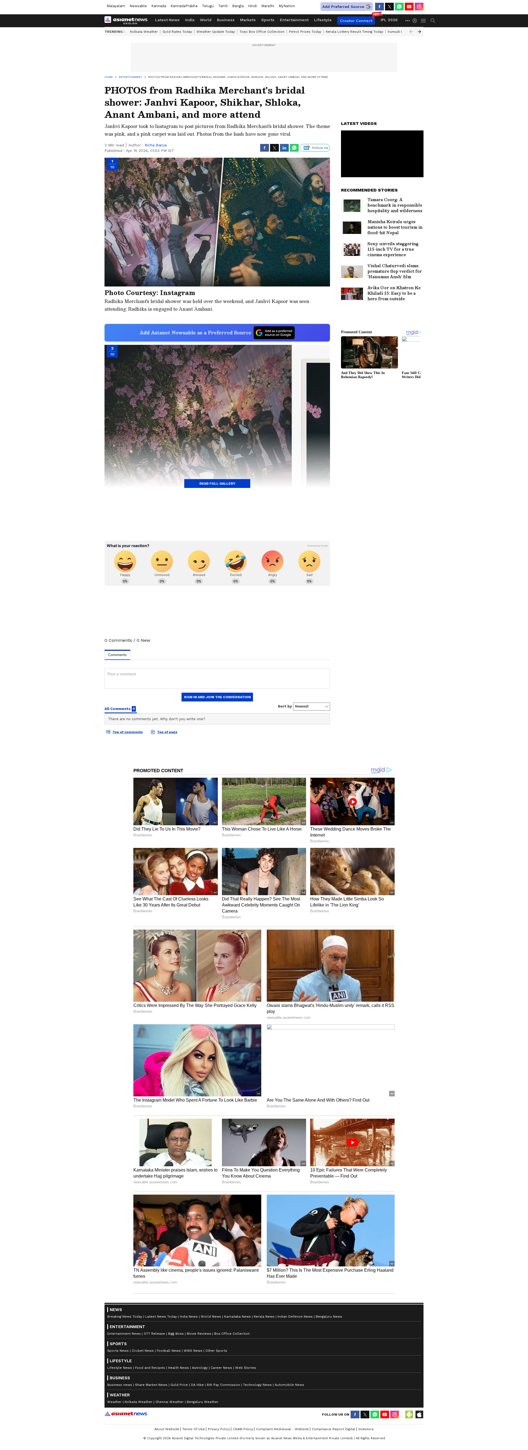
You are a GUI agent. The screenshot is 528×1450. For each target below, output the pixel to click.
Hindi (252, 6)
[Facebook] (379, 6)
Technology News (257, 1385)
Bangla (238, 6)
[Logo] (128, 20)
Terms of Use (193, 1429)
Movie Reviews (199, 1334)
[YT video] (409, 6)
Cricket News (143, 1351)
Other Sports (216, 1351)
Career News (221, 1368)
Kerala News (264, 1316)
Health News (178, 1368)
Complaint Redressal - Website (282, 1429)
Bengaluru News (329, 1316)
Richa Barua (156, 145)
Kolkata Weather (144, 32)
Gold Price (179, 1385)
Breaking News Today (124, 1316)
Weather (114, 1402)
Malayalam (116, 6)
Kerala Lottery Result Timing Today (354, 32)
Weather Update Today (216, 32)
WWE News (193, 1351)
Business (226, 20)
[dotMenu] (407, 20)
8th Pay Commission (223, 1385)
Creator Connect (356, 20)
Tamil (223, 6)
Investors (366, 1429)
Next (419, 32)
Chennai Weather (169, 1402)
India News (189, 1316)
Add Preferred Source (343, 6)
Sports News (118, 1351)
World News (211, 1316)
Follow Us (320, 148)
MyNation (287, 6)
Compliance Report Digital (333, 1429)
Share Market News (151, 1385)
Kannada (158, 6)
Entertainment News (124, 1334)
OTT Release (154, 1334)
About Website (166, 1429)
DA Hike (197, 1385)
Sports (267, 20)
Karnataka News (237, 1316)
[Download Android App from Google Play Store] (409, 1414)
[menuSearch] (433, 20)
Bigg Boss (176, 1334)
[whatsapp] (399, 6)
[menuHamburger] (423, 20)
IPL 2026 (389, 20)
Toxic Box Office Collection (262, 32)
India (189, 20)
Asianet (126, 1413)
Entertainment (294, 20)
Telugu (208, 6)
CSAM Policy (243, 1429)
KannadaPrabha (183, 6)
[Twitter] (389, 6)
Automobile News (289, 1385)
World (205, 20)
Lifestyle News (119, 1368)
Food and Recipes (150, 1368)
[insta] (419, 6)
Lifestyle (323, 20)
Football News (169, 1351)
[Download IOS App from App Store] (419, 1414)
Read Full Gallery (217, 483)
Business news (119, 1385)
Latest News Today (161, 1316)
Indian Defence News (295, 1316)
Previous (411, 32)
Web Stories (245, 1368)
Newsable (138, 6)
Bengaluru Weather (202, 1402)
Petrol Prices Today (305, 32)
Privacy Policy (219, 1429)
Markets (248, 20)
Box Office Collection (232, 1334)
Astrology (200, 1368)
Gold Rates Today (177, 32)
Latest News (167, 20)
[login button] (416, 20)
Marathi (267, 6)
